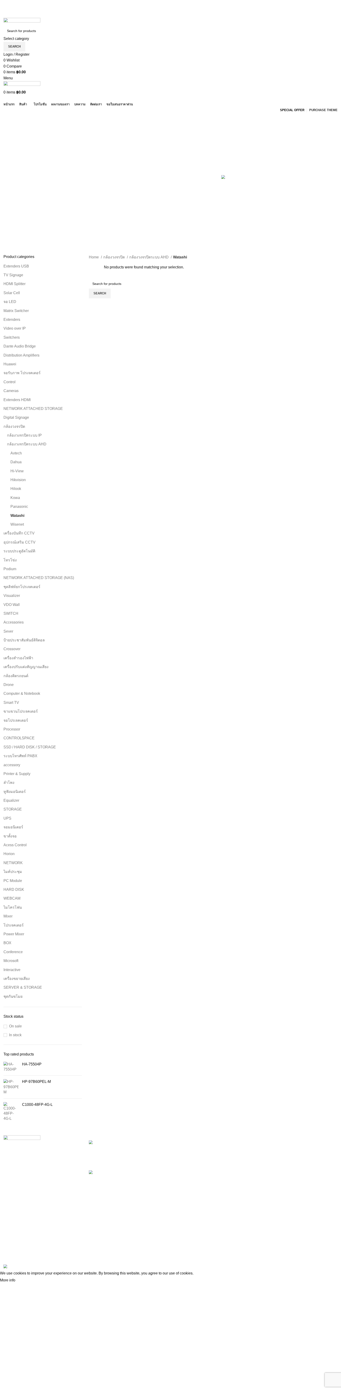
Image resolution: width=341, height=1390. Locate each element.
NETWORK (13, 863)
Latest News (241, 1178)
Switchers (11, 337)
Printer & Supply (16, 774)
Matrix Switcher (16, 311)
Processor (11, 729)
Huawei (9, 364)
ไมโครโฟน (12, 907)
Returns (237, 1152)
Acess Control (15, 845)
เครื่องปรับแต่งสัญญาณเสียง (25, 667)
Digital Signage (16, 417)
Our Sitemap (241, 1186)
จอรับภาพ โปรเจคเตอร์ (22, 373)
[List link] (42, 1194)
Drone (8, 685)
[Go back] (9, 119)
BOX (7, 943)
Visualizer (11, 596)
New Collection (300, 1152)
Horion (9, 854)
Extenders (11, 320)
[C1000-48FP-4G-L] (11, 1111)
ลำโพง (8, 783)
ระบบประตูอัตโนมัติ (19, 551)
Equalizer (11, 800)
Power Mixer (13, 934)
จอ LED (9, 302)
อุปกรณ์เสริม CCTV (19, 542)
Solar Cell (11, 293)
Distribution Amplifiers (21, 355)
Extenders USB (16, 266)
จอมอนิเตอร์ (13, 827)
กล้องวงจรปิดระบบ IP (24, 435)
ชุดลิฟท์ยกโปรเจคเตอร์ (22, 587)
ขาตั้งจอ (10, 836)
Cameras (11, 391)
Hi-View (17, 471)
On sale (15, 1026)
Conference (13, 952)
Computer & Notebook (21, 693)
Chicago (181, 1178)
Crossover (11, 649)
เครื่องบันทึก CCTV (19, 533)
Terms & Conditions (247, 1160)
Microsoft (10, 961)
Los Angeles (184, 1169)
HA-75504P (32, 1064)
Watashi (17, 516)
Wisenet (17, 524)
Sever (8, 631)
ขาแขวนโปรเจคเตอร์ (20, 711)
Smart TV (11, 703)
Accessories (13, 622)
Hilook (15, 489)
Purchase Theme (302, 1186)
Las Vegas (182, 1186)
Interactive (11, 970)
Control (9, 382)
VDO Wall (11, 605)
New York (182, 1143)
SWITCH (10, 613)
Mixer (8, 916)
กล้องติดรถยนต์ (15, 676)
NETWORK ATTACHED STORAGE (33, 409)
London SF (183, 1152)
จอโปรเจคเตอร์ (15, 720)
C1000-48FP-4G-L (37, 1105)
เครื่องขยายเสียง (16, 979)
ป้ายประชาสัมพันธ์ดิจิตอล (24, 640)
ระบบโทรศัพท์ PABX (20, 756)
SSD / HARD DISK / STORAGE (29, 747)
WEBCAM (11, 898)
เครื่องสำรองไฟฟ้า (18, 658)
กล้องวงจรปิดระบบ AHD (26, 444)
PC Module (12, 881)
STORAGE (12, 809)
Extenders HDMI (17, 400)
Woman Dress (299, 1160)
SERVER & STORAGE (22, 987)
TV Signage (13, 275)
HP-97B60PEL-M (36, 1082)
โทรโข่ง (10, 560)
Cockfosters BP (186, 1160)
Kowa (15, 498)
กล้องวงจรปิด (14, 426)
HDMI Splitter (14, 284)
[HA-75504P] (11, 1067)
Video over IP (14, 328)
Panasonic (19, 506)
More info (7, 1280)
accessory (11, 765)
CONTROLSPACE (19, 738)
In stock (15, 1035)
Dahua (16, 462)
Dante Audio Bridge (19, 346)
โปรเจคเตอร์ (13, 925)
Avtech (16, 453)
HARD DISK (13, 889)
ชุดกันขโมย (13, 996)
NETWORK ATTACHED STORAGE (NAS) (38, 578)
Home (94, 257)
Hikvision (18, 480)
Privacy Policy (242, 1143)
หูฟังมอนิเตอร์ (14, 792)
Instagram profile (301, 1143)
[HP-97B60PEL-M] (11, 1087)
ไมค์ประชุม (12, 872)
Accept (25, 1280)
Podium (9, 569)
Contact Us (240, 1169)
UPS (7, 818)
